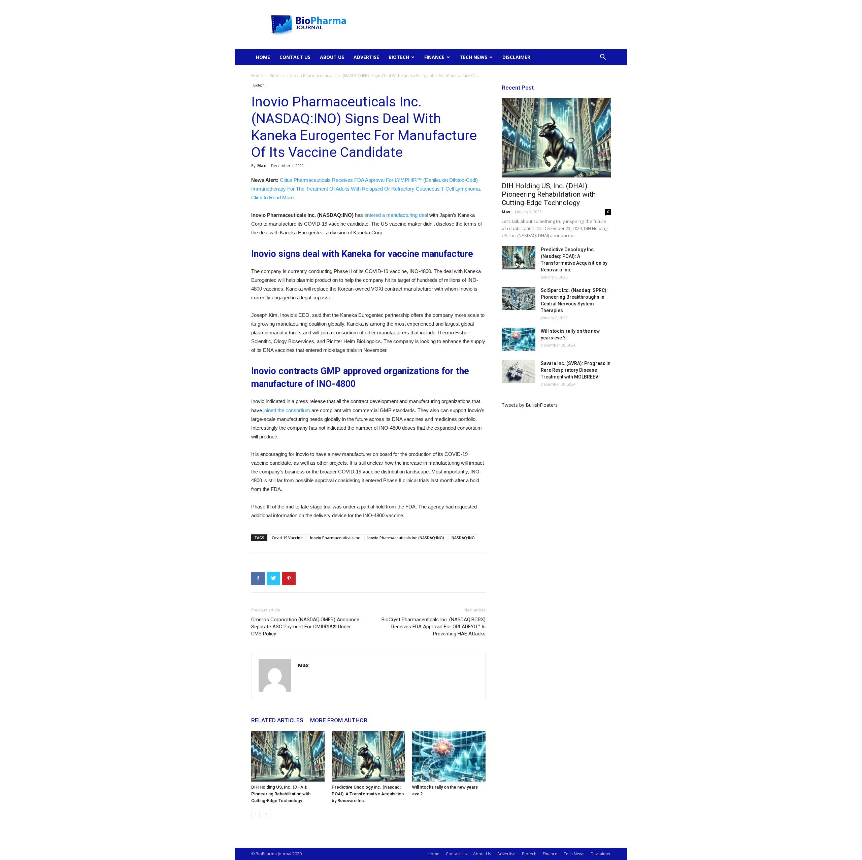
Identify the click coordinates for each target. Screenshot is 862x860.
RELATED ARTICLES (277, 720)
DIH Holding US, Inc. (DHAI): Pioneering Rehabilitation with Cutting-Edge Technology (280, 794)
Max (261, 165)
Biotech (399, 57)
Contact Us (294, 57)
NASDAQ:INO (463, 537)
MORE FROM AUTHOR (338, 720)
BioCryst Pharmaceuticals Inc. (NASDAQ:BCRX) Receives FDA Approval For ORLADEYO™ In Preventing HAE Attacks (434, 627)
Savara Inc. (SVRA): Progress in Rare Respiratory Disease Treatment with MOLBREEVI (575, 370)
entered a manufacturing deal (396, 215)
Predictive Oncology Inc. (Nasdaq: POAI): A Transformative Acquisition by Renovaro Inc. (368, 794)
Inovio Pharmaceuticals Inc (335, 537)
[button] (603, 58)
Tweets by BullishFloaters (530, 405)
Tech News (473, 57)
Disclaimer (516, 57)
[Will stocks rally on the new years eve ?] (449, 756)
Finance (434, 57)
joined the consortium (286, 410)
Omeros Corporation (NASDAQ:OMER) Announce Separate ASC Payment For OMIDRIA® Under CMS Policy (305, 627)
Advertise (366, 57)
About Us (332, 57)
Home (263, 57)
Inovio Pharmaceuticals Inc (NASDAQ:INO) (405, 537)
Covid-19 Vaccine (287, 537)
